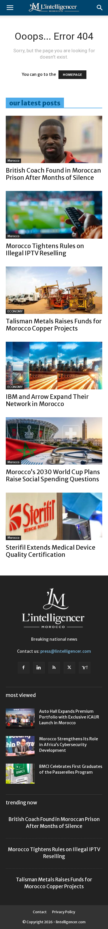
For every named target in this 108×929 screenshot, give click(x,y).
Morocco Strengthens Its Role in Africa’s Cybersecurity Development (68, 744)
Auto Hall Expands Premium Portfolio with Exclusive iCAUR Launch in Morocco (69, 717)
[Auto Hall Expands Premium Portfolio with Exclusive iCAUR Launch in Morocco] (20, 718)
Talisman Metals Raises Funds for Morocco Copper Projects (54, 324)
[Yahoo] (84, 667)
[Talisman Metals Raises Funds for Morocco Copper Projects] (54, 290)
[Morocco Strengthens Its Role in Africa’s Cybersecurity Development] (20, 746)
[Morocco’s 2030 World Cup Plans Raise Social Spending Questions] (54, 441)
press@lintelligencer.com (65, 651)
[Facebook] (23, 667)
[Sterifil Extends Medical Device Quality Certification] (54, 516)
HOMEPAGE (72, 75)
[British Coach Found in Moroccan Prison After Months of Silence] (54, 139)
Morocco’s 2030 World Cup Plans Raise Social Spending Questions (53, 475)
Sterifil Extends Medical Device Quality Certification (50, 551)
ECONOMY (14, 311)
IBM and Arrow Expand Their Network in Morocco (47, 400)
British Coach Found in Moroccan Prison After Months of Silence (53, 174)
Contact (40, 912)
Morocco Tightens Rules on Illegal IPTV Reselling (45, 249)
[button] (10, 8)
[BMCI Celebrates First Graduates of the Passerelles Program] (20, 774)
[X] (69, 667)
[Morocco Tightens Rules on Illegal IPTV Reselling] (54, 214)
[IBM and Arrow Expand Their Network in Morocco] (54, 365)
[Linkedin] (39, 667)
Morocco (13, 161)
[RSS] (54, 667)
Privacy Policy (63, 912)
